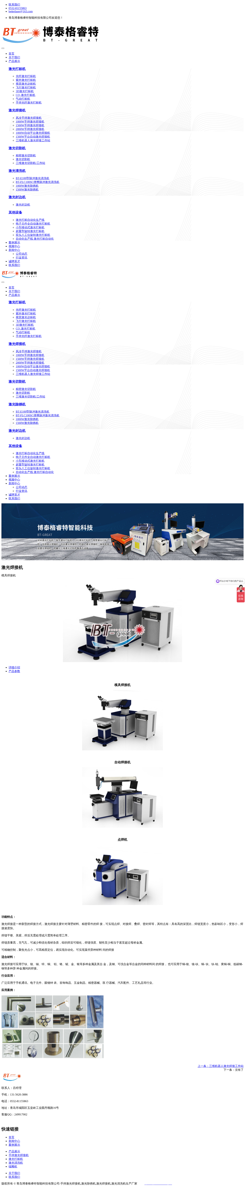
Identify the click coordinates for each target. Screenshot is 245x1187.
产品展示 (14, 61)
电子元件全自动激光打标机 (33, 223)
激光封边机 (17, 197)
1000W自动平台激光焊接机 (33, 132)
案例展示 (14, 242)
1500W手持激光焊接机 (30, 125)
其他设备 (15, 212)
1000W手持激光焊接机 (30, 121)
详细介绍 (14, 667)
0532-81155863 (18, 8)
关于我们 (14, 57)
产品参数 (14, 671)
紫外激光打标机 (26, 79)
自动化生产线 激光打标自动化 (35, 238)
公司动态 (21, 253)
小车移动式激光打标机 (30, 227)
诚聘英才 (14, 261)
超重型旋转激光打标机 (30, 231)
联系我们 (14, 4)
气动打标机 (23, 98)
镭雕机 (13, 1166)
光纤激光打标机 (26, 76)
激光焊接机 (17, 110)
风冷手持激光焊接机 (29, 117)
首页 (11, 53)
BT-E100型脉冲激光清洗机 (32, 178)
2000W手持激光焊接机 (30, 129)
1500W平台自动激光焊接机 (33, 136)
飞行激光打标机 (26, 87)
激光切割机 (17, 148)
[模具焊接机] (122, 661)
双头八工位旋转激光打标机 (33, 234)
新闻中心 (14, 249)
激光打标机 (17, 69)
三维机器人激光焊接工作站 (33, 140)
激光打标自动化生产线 (30, 219)
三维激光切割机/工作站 (30, 162)
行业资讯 (21, 257)
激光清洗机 (17, 171)
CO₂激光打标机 (25, 95)
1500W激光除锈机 (27, 189)
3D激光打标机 (25, 91)
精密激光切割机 (26, 155)
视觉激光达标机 (26, 83)
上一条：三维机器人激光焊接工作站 (221, 1066)
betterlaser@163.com (21, 11)
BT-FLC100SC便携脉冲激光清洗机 (37, 182)
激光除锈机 (17, 404)
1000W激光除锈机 (27, 185)
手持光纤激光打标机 (29, 102)
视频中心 (14, 246)
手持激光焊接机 (19, 1155)
